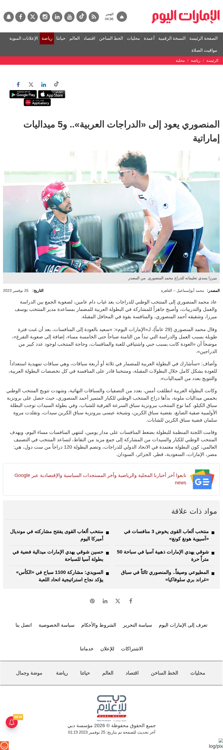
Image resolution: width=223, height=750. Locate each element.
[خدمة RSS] (94, 17)
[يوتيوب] (69, 17)
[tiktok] (81, 16)
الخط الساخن (111, 38)
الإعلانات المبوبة (23, 38)
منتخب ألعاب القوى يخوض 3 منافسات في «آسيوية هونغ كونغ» (166, 535)
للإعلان (107, 648)
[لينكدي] (57, 17)
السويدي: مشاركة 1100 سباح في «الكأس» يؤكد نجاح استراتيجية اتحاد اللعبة (59, 576)
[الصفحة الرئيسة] (186, 2)
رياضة (47, 38)
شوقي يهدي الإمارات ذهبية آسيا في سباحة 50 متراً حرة (163, 555)
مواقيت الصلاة (204, 50)
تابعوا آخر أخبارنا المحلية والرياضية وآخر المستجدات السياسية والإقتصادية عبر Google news (100, 479)
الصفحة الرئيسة (203, 38)
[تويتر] (32, 17)
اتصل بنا (24, 625)
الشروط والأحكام (98, 625)
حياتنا (61, 38)
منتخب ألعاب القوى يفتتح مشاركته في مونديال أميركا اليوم (56, 535)
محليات (133, 38)
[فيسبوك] (20, 17)
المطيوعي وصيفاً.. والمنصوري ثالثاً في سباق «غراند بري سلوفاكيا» (165, 576)
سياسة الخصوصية (57, 625)
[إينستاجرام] (45, 17)
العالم (74, 38)
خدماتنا (87, 648)
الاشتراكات (132, 648)
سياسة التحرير (137, 625)
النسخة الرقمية (171, 38)
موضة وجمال (29, 673)
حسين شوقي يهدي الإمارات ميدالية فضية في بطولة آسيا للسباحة (58, 555)
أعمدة (149, 38)
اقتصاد (89, 38)
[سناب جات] (9, 17)
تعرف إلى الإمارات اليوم (183, 625)
